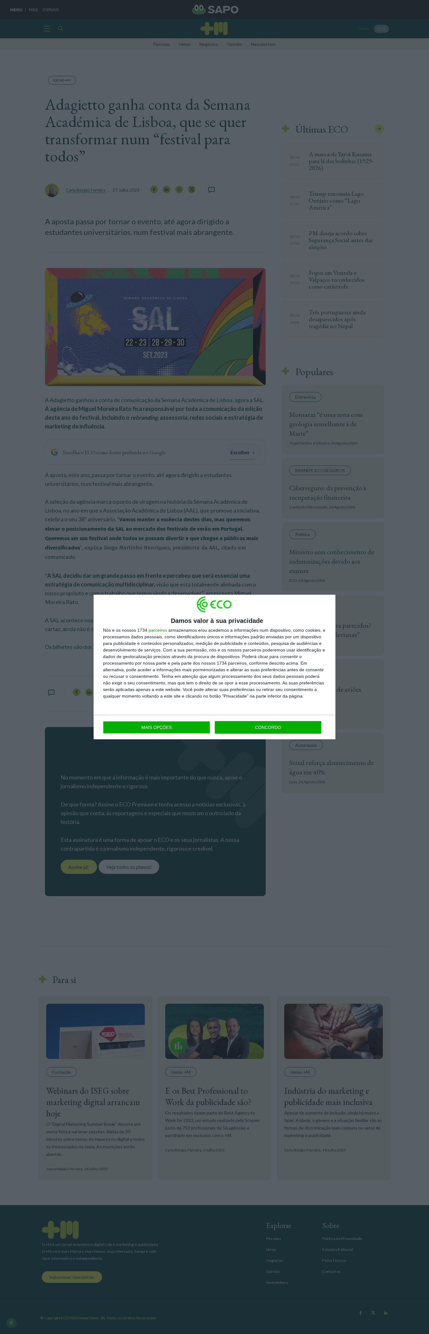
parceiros (158, 630)
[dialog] (214, 667)
